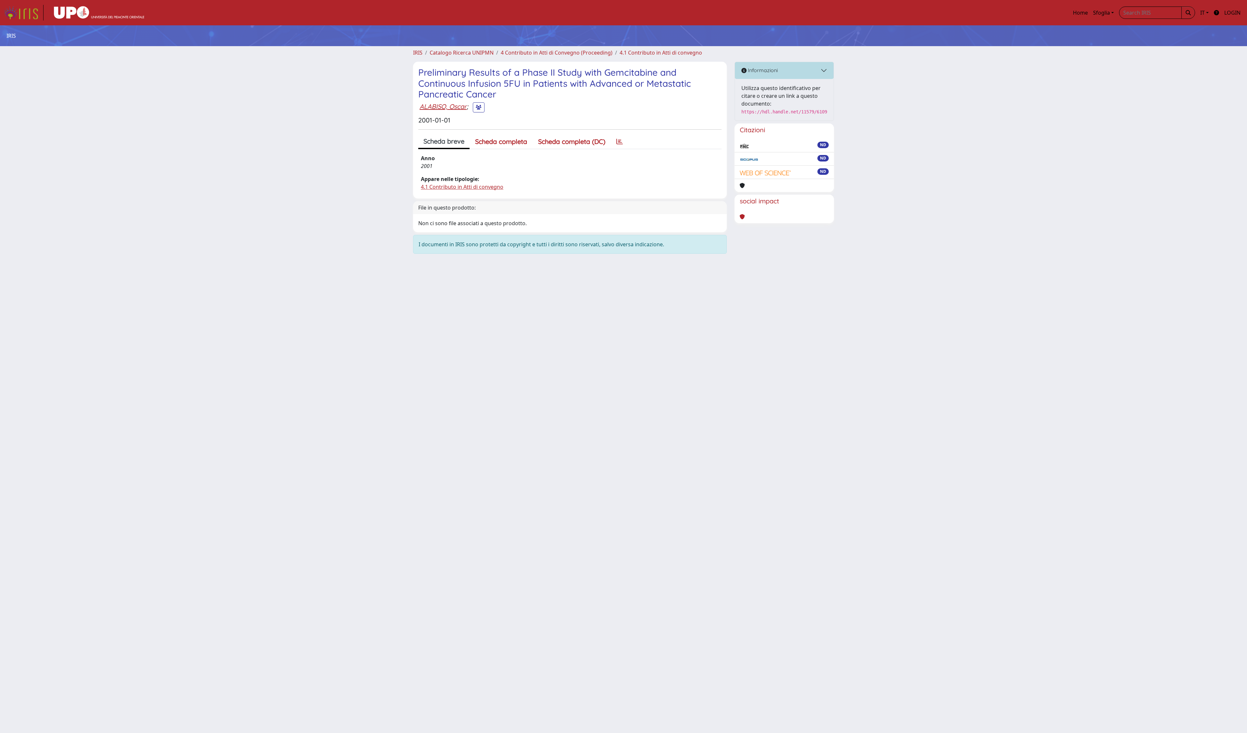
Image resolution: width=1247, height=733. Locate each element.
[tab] (619, 141)
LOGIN (1232, 12)
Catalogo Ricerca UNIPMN (462, 52)
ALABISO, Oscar (443, 106)
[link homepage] (24, 12)
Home (1080, 12)
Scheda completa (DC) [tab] (571, 141)
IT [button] (1202, 12)
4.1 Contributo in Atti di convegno (661, 52)
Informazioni (762, 70)
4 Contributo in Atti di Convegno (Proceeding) (556, 52)
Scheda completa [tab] (501, 141)
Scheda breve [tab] (443, 141)
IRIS (417, 52)
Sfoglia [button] (1101, 12)
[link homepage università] (99, 12)
